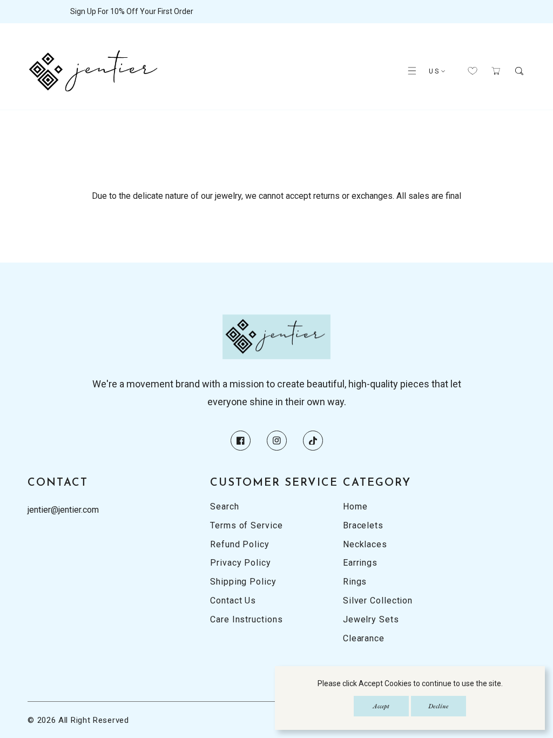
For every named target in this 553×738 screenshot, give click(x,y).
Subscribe (355, 356)
